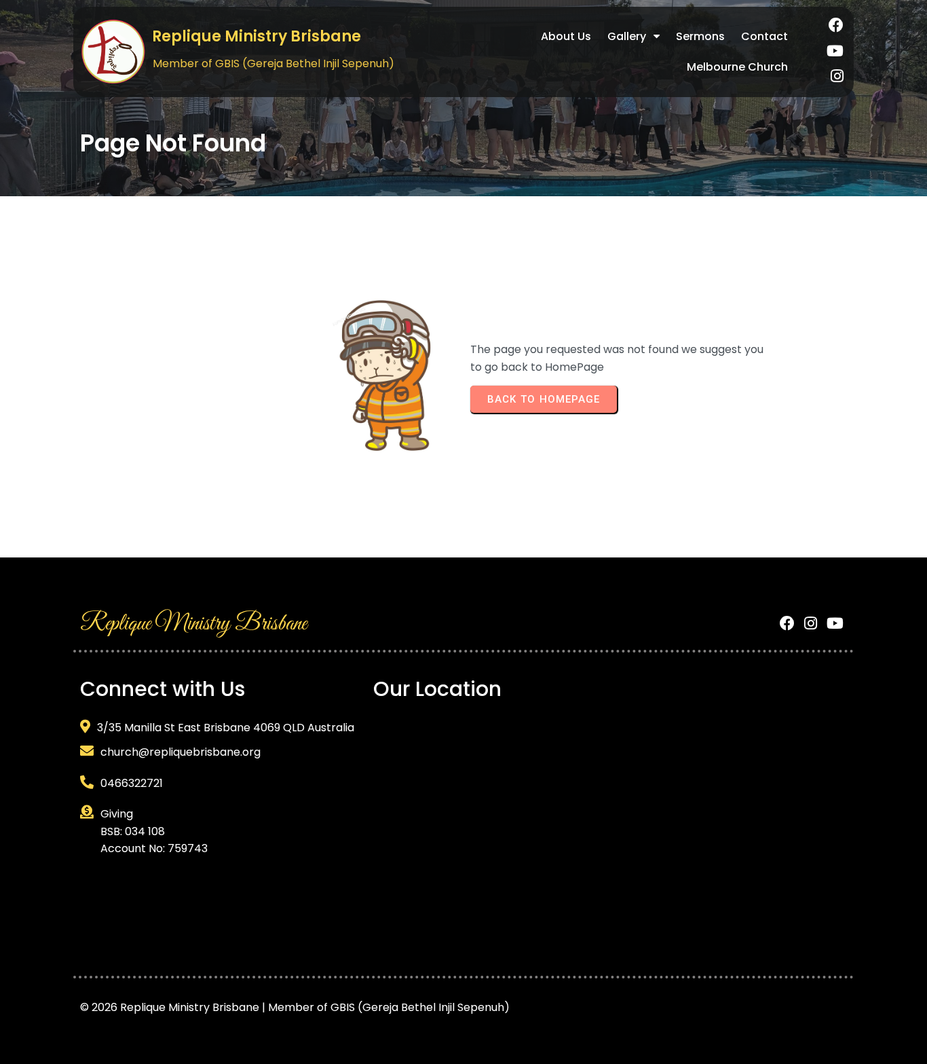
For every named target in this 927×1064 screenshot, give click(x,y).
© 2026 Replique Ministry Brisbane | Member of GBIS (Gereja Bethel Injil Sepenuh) (295, 1007)
